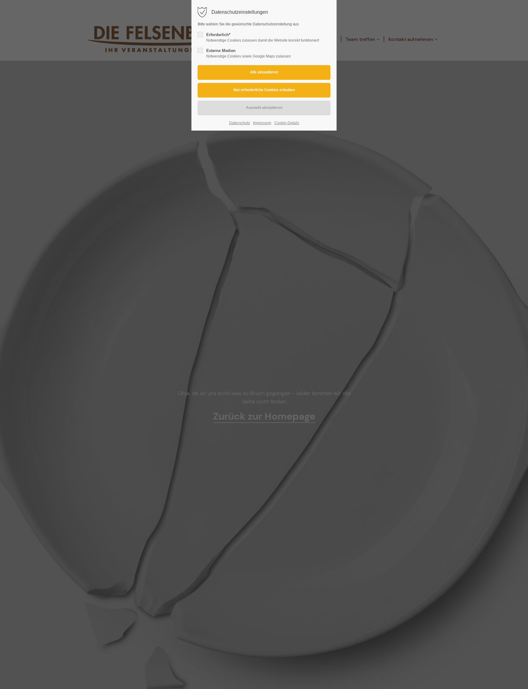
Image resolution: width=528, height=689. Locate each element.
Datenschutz (239, 123)
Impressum (262, 123)
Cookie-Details (286, 123)
